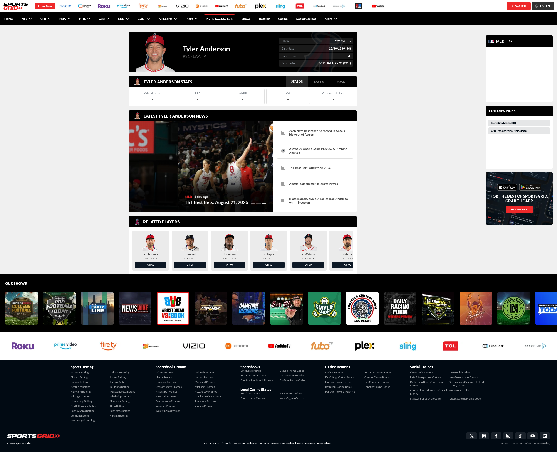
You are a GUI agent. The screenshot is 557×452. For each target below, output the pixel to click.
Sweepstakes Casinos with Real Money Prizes (466, 383)
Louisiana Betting (119, 386)
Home (8, 18)
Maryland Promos (205, 382)
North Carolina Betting (84, 406)
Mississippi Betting (120, 396)
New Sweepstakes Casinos (464, 377)
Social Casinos (306, 18)
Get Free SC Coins (459, 390)
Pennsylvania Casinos (252, 398)
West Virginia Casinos (292, 398)
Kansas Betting (118, 382)
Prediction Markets (219, 19)
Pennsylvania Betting (82, 410)
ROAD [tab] (340, 81)
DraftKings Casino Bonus (339, 377)
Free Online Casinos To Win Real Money (428, 392)
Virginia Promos (204, 406)
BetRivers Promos (250, 370)
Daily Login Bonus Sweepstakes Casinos (427, 383)
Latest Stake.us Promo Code (465, 398)
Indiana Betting (79, 382)
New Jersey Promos (206, 391)
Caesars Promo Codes (292, 375)
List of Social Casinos (421, 372)
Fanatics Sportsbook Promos (256, 380)
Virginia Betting (119, 415)
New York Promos (166, 396)
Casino (283, 18)
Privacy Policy (542, 443)
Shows (246, 18)
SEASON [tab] (297, 81)
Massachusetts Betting (122, 391)
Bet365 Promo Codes (292, 370)
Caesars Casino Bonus (376, 377)
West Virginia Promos (168, 410)
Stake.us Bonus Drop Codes (425, 398)
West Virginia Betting (83, 420)
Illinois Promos (164, 377)
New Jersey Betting (81, 401)
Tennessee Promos (205, 401)
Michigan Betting (80, 396)
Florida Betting (79, 377)
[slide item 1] (253, 203)
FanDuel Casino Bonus (338, 382)
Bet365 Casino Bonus (376, 382)
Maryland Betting (81, 391)
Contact (504, 443)
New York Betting (120, 401)
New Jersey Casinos (291, 393)
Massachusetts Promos (169, 386)
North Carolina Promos (208, 396)
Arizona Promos (165, 372)
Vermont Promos (165, 406)
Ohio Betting (117, 406)
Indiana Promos (204, 377)
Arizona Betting (80, 372)
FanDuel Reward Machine (340, 391)
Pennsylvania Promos (168, 401)
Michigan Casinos (250, 393)
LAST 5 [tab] (319, 81)
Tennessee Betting (120, 410)
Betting (264, 18)
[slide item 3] (264, 203)
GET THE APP (519, 209)
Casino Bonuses (334, 372)
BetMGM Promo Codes (253, 375)
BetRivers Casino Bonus (338, 386)
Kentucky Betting (80, 386)
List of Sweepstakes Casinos (425, 377)
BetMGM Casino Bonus (377, 372)
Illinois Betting (118, 377)
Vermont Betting (80, 415)
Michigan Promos (205, 386)
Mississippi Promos (166, 391)
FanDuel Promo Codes (292, 380)
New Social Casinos (460, 372)
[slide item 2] (258, 203)
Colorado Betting (119, 372)
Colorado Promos (205, 372)
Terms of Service (521, 443)
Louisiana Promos (166, 382)
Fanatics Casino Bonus (377, 386)
